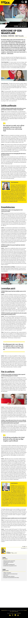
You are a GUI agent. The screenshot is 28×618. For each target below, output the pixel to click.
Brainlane (19, 613)
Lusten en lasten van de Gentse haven (10, 573)
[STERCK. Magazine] (5, 2)
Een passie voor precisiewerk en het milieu (11, 577)
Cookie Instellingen (15, 611)
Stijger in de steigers (7, 572)
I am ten (12, 613)
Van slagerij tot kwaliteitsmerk (9, 564)
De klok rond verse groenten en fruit (10, 565)
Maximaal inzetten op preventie (9, 560)
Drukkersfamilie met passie (8, 562)
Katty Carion (6, 563)
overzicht (24, 548)
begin (25, 546)
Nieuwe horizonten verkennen (9, 576)
